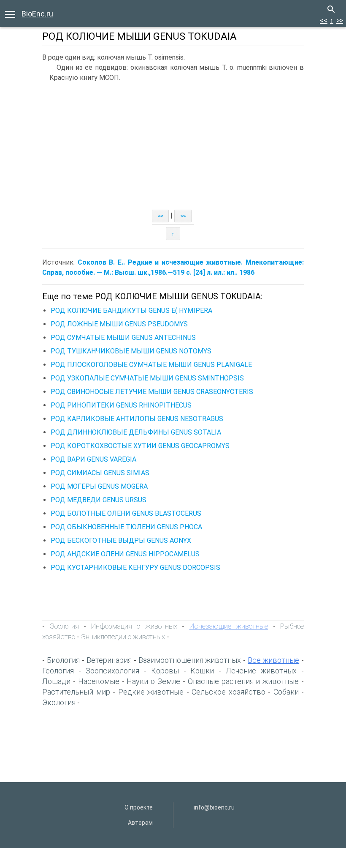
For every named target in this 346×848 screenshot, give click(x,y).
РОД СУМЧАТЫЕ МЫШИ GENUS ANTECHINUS (123, 338)
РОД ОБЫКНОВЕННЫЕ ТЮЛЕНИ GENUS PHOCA (126, 527)
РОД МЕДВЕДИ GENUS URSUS (98, 500)
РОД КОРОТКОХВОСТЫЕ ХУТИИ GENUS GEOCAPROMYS (140, 446)
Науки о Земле (153, 681)
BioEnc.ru (37, 13)
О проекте (138, 807)
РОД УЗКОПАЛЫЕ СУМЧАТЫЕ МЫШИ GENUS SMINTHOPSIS (147, 378)
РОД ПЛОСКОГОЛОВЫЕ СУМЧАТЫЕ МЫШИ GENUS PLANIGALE (151, 365)
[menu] (10, 13)
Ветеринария (109, 660)
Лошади (56, 681)
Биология (63, 660)
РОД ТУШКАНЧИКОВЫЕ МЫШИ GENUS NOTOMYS (131, 351)
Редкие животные (151, 691)
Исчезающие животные (228, 626)
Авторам (140, 822)
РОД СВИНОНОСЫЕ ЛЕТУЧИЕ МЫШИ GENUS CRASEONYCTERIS (152, 392)
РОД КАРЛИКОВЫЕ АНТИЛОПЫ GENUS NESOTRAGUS (137, 419)
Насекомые (98, 681)
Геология (58, 670)
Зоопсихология (112, 670)
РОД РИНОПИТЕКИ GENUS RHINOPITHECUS (121, 405)
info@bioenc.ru (214, 807)
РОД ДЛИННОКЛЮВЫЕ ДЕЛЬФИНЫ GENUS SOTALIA (136, 432)
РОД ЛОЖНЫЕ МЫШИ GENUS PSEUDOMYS (119, 324)
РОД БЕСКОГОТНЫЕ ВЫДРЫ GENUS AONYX (121, 540)
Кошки (202, 670)
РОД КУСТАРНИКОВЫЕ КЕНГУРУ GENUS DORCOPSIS (135, 568)
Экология (59, 702)
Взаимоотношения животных (189, 660)
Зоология (64, 626)
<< (323, 20)
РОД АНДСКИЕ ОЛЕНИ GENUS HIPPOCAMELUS (125, 554)
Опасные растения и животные (243, 681)
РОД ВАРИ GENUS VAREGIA (93, 459)
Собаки (286, 691)
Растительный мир (76, 691)
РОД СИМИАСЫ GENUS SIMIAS (100, 473)
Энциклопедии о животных (123, 636)
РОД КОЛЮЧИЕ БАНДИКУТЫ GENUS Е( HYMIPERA (131, 310)
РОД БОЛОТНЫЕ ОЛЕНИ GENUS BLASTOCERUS (126, 513)
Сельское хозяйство (228, 691)
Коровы (165, 670)
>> (339, 20)
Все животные (273, 660)
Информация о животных (134, 626)
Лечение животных (261, 670)
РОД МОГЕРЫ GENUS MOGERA (99, 486)
